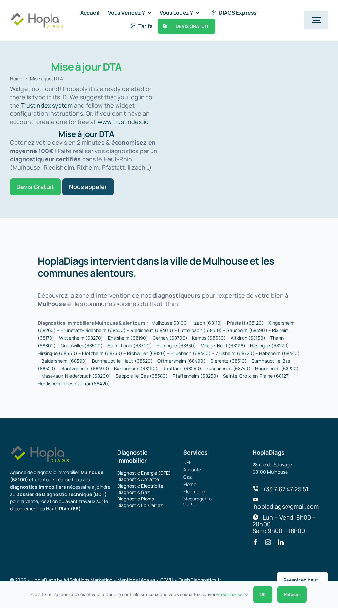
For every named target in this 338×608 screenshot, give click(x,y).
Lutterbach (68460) (200, 330)
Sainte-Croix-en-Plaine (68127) (256, 376)
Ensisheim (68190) (128, 338)
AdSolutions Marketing (87, 580)
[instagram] (268, 542)
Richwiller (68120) (146, 353)
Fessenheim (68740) (228, 368)
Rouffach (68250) (181, 368)
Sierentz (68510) (228, 361)
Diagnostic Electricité (140, 486)
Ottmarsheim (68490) (181, 361)
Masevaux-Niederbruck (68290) (76, 376)
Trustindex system (47, 105)
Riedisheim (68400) (151, 330)
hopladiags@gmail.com (286, 506)
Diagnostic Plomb (135, 499)
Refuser (292, 594)
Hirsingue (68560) (57, 353)
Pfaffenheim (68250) (196, 376)
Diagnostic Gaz (133, 492)
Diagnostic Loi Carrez (140, 505)
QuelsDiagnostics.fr (200, 580)
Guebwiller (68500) (82, 345)
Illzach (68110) (206, 323)
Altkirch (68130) (248, 338)
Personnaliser (230, 594)
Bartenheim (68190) (136, 368)
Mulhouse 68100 (169, 323)
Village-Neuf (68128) (223, 345)
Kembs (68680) (209, 338)
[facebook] (255, 542)
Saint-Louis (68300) (130, 345)
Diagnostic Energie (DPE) (144, 473)
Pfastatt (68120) (245, 323)
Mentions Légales (136, 580)
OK (263, 594)
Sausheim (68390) (246, 330)
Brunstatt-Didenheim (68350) (93, 330)
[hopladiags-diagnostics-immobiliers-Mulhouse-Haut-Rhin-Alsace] (36, 15)
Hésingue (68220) (269, 345)
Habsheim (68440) (279, 353)
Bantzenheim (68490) (85, 368)
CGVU (167, 580)
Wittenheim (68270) (81, 338)
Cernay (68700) (170, 338)
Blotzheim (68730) (102, 353)
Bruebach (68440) (191, 353)
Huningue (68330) (176, 345)
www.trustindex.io (123, 122)
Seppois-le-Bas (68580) (142, 376)
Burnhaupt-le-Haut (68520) (122, 361)
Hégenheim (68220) (277, 368)
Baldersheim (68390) (64, 361)
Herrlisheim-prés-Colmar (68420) (74, 383)
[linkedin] (281, 542)
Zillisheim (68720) (235, 353)
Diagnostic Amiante (138, 479)
